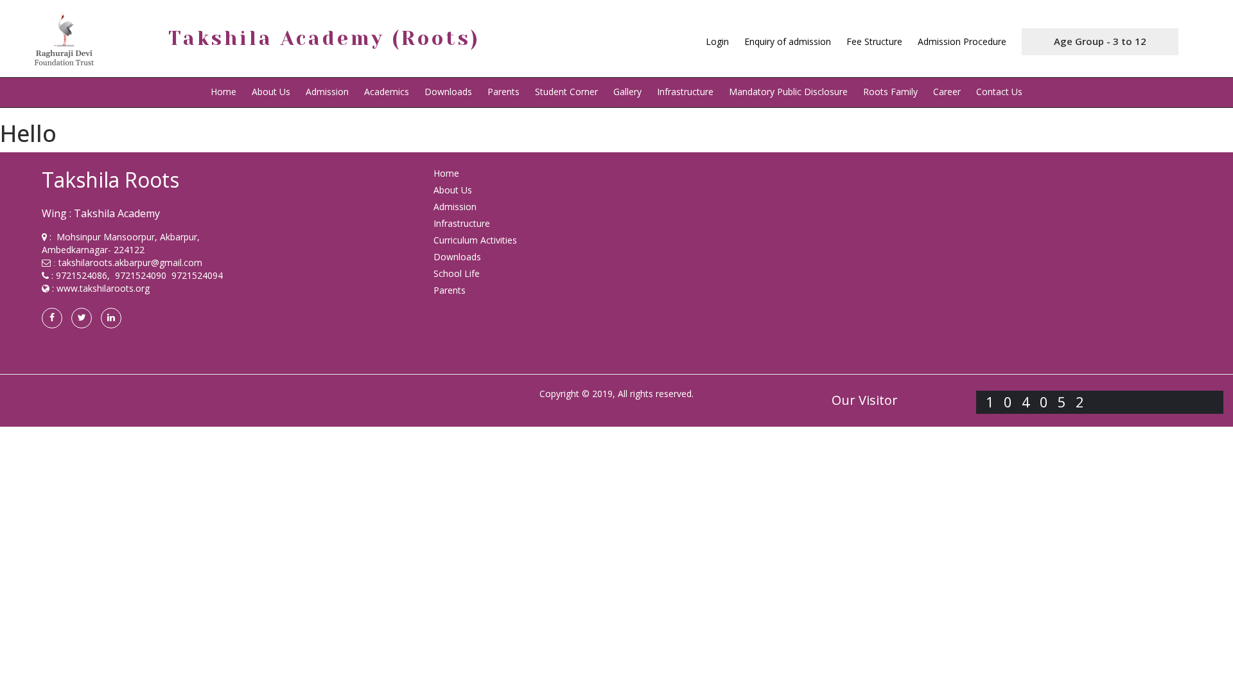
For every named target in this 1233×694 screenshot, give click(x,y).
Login (717, 41)
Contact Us (999, 91)
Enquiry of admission (787, 41)
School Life (456, 273)
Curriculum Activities (475, 240)
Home (223, 91)
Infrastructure (685, 91)
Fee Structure (874, 41)
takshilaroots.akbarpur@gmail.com (130, 262)
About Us (452, 190)
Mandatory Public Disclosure (788, 91)
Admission (327, 91)
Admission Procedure (962, 41)
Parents (503, 91)
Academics (386, 91)
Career (947, 91)
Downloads (448, 91)
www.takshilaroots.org (103, 288)
